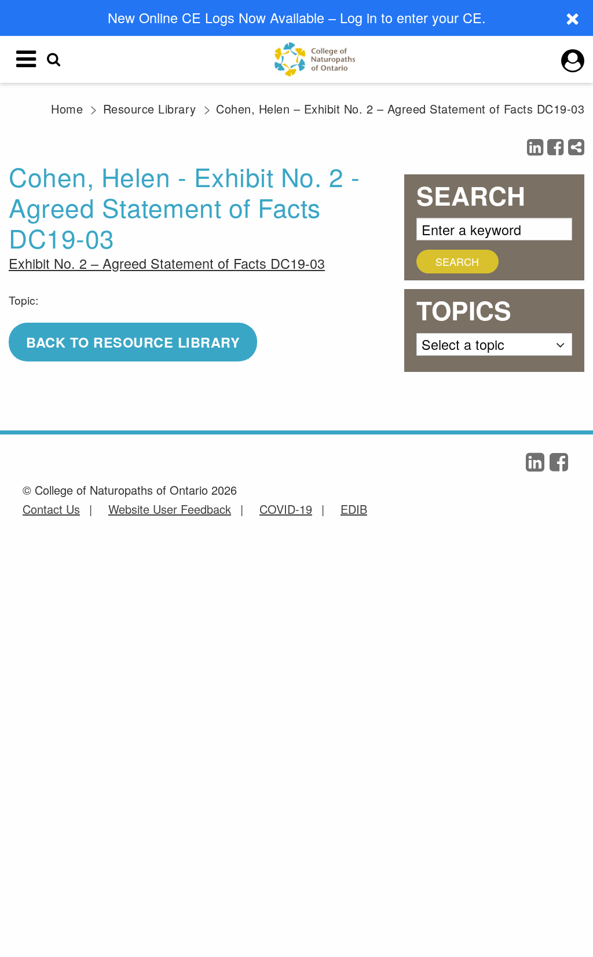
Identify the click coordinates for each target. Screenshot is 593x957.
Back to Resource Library (133, 342)
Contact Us (51, 509)
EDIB (354, 509)
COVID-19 (285, 509)
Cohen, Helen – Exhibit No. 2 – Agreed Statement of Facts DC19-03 (400, 108)
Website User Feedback (169, 509)
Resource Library (149, 108)
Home (67, 108)
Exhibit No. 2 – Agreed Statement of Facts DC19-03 (167, 263)
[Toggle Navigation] (26, 59)
